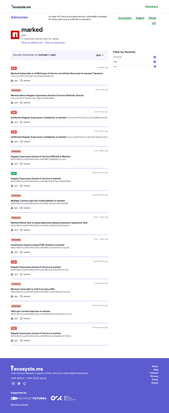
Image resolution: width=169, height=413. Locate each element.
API (154, 23)
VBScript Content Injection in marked (41, 312)
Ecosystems (125, 17)
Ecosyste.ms (27, 368)
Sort (99, 55)
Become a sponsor (19, 404)
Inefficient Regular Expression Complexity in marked (59, 117)
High (134, 62)
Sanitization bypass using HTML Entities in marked (40, 246)
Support (140, 17)
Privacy (154, 376)
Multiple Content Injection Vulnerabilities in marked (39, 202)
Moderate (134, 57)
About (155, 366)
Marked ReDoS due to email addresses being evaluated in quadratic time (49, 224)
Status (154, 383)
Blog (156, 369)
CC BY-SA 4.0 (39, 378)
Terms (155, 379)
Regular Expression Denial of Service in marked (41, 179)
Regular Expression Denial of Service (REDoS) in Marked (40, 157)
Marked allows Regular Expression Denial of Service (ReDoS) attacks (47, 96)
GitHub (152, 17)
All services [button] (151, 6)
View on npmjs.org (55, 42)
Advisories (19, 17)
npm (23, 35)
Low (134, 66)
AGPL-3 (20, 378)
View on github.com (32, 42)
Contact (154, 373)
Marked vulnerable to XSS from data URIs (40, 290)
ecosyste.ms (21, 7)
